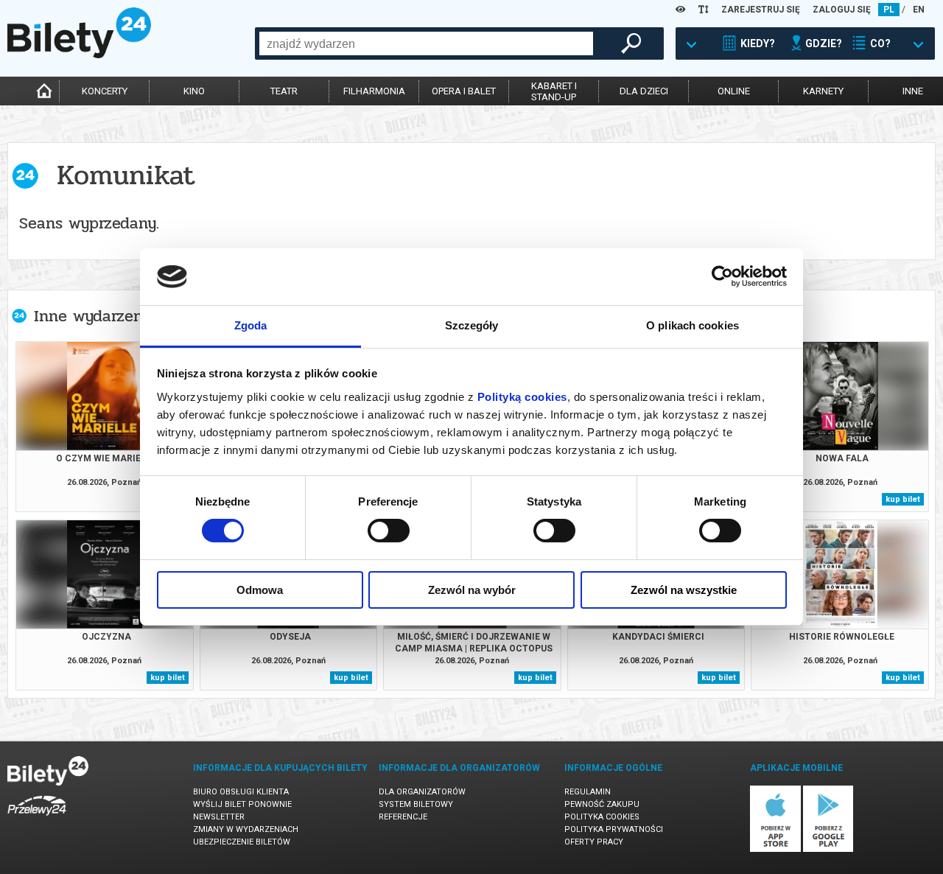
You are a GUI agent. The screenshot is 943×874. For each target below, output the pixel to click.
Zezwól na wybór (472, 590)
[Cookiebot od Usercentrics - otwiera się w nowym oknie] (722, 276)
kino (194, 91)
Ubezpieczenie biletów (241, 842)
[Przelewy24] (36, 818)
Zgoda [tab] (250, 325)
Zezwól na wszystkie (684, 590)
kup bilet (903, 499)
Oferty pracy (593, 842)
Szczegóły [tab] (472, 325)
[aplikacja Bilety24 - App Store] (775, 849)
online (734, 91)
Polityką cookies (522, 397)
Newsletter (219, 817)
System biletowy (416, 804)
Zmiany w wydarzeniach (245, 829)
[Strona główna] (79, 54)
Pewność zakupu (601, 804)
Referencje (403, 817)
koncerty (104, 91)
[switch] (389, 530)
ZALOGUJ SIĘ (842, 9)
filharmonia (374, 91)
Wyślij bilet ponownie (242, 804)
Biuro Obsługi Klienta (241, 792)
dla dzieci (644, 91)
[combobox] (426, 43)
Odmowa (259, 590)
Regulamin (587, 792)
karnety (823, 91)
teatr (284, 91)
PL (888, 9)
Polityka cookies (601, 817)
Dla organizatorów (422, 792)
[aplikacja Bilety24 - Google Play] (828, 849)
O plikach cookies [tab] (692, 325)
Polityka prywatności (613, 829)
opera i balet (464, 91)
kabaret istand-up (554, 91)
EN (919, 9)
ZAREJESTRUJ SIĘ (760, 9)
